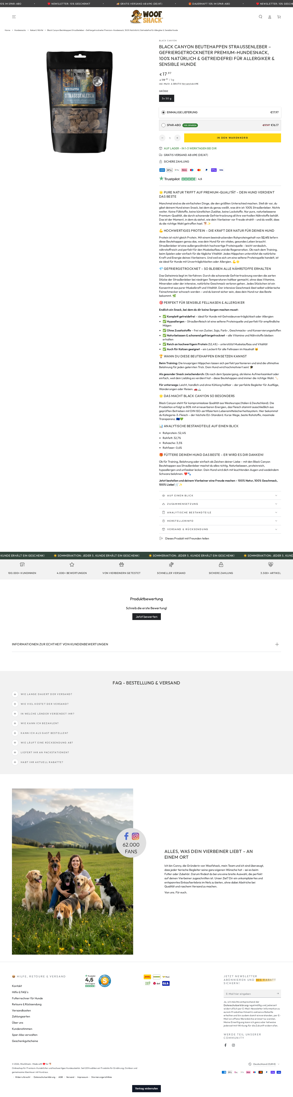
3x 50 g (168, 99)
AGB (60, 1077)
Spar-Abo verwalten (24, 1035)
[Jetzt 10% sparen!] (279, 993)
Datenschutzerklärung (236, 1005)
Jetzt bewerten (146, 617)
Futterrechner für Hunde (27, 998)
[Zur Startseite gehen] (146, 17)
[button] (260, 17)
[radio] (163, 112)
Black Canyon (168, 40)
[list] (146, 569)
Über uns (17, 1022)
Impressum (82, 1077)
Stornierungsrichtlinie (101, 1077)
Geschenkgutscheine (25, 1041)
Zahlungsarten (21, 1016)
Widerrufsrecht (22, 1077)
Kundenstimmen (22, 1029)
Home (7, 30)
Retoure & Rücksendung (26, 1004)
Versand (186, 83)
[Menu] (14, 17)
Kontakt (17, 986)
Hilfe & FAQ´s (20, 992)
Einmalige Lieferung (182, 112)
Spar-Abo (182, 125)
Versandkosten (21, 1010)
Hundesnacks (20, 30)
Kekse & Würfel (36, 30)
